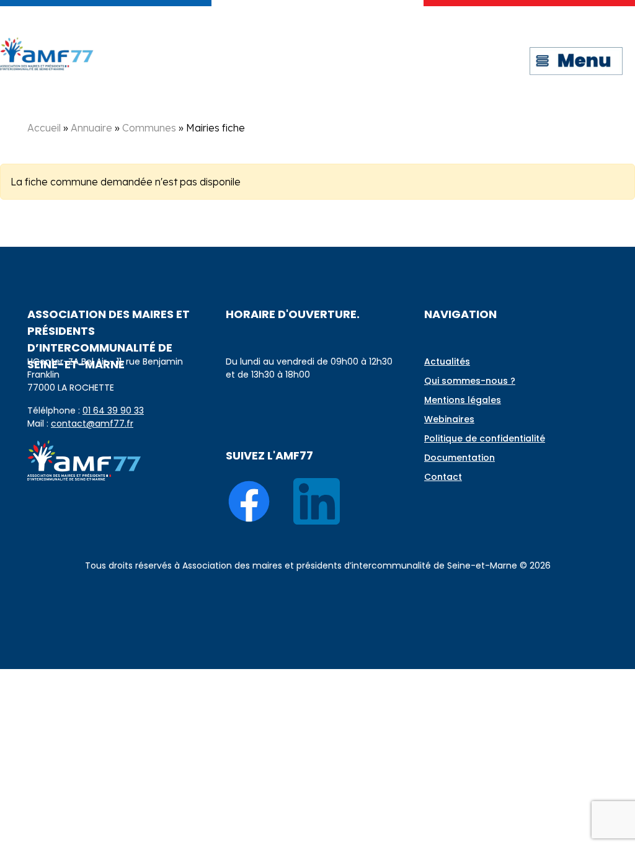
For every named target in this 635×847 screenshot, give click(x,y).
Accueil (44, 128)
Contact (443, 477)
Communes (149, 128)
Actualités (447, 361)
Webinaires (449, 419)
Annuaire (91, 128)
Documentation (459, 457)
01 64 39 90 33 (113, 410)
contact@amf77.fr (92, 423)
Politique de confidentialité (484, 438)
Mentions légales (462, 400)
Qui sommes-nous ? (469, 381)
